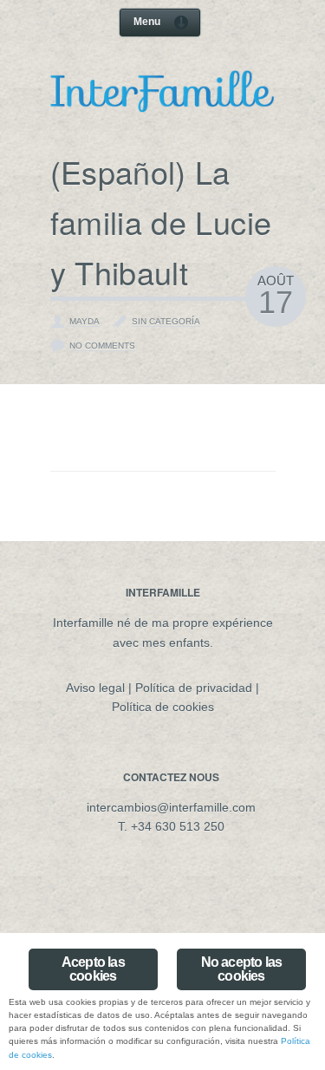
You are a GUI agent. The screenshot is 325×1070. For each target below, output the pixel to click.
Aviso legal (95, 688)
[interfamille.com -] (163, 106)
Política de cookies (163, 707)
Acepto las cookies (93, 969)
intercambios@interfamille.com (171, 807)
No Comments (102, 345)
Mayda (84, 321)
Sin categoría (166, 321)
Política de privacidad (193, 688)
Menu (146, 22)
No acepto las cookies (242, 969)
